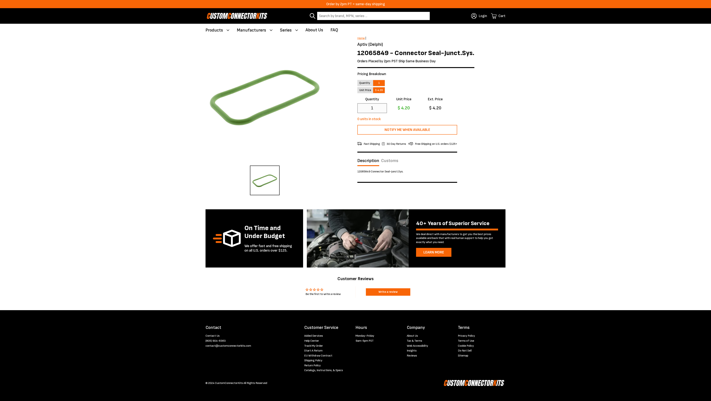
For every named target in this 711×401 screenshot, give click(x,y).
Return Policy (312, 365)
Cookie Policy (466, 346)
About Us (314, 30)
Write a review (388, 292)
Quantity (372, 99)
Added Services (313, 336)
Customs (389, 160)
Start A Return (313, 350)
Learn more (433, 252)
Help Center (311, 341)
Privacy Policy (466, 336)
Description (368, 160)
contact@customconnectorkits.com (228, 346)
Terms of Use (466, 341)
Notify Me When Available (407, 130)
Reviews (412, 355)
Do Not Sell (465, 350)
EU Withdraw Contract (318, 355)
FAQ (334, 30)
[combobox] (373, 16)
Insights (412, 350)
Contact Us (213, 336)
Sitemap (463, 355)
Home (361, 38)
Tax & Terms (414, 341)
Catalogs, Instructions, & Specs (323, 370)
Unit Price (403, 99)
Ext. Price (435, 99)
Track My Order (313, 346)
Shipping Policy (313, 360)
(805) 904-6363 (216, 341)
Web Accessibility (417, 346)
